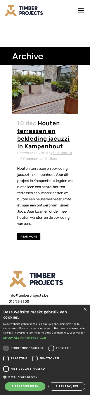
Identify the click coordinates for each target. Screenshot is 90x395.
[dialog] (45, 350)
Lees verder (77, 332)
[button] (81, 11)
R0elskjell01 (62, 152)
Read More (29, 236)
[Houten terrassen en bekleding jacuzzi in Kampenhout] (45, 89)
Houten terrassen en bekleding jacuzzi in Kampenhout (43, 134)
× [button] (85, 309)
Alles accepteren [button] (25, 386)
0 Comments (31, 158)
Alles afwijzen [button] (66, 386)
